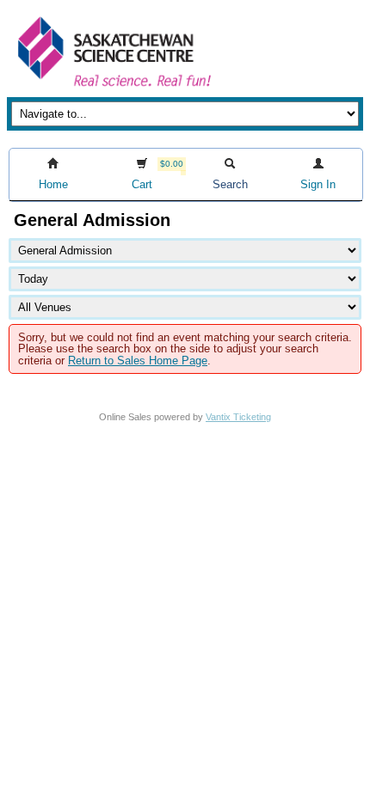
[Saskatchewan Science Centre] (113, 88)
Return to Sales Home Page (137, 360)
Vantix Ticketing (238, 417)
